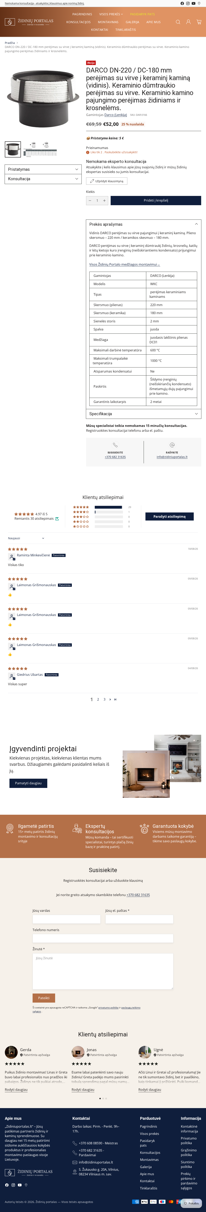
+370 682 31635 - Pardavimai (91, 1152)
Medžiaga (100, 339)
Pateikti (43, 998)
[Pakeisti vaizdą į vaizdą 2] (40, 149)
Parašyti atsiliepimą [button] (169, 516)
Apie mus (147, 1174)
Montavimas (149, 1159)
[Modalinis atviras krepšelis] (199, 22)
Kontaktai (147, 1181)
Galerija (146, 1167)
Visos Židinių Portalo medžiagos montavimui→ (124, 264)
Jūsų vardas (41, 910)
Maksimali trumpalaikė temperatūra (110, 360)
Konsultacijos (150, 1152)
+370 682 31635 (115, 457)
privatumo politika (108, 1007)
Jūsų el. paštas (117, 910)
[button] (81, 507)
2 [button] (98, 699)
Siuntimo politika (188, 1164)
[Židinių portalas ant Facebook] (182, 4)
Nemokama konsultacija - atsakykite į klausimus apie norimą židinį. (44, 3)
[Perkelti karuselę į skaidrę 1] (100, 1098)
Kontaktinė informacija (189, 1128)
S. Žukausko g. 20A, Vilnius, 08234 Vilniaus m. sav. (99, 1171)
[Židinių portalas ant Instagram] (188, 4)
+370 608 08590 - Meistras (98, 1143)
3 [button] (104, 699)
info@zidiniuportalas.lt (172, 457)
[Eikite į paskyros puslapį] (188, 22)
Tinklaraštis (148, 1188)
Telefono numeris (46, 930)
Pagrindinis (148, 1126)
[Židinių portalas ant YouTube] (194, 4)
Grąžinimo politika (189, 1152)
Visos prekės (149, 1133)
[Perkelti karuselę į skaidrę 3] (106, 1098)
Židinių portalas (46, 1202)
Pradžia (10, 43)
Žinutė (39, 949)
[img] (17, 549)
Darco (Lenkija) (115, 115)
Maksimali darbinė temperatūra (117, 350)
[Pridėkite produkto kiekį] (104, 200)
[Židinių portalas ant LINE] (199, 4)
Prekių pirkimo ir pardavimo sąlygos (189, 1181)
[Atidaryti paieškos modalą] (178, 22)
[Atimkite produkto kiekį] (90, 200)
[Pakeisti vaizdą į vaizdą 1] (13, 149)
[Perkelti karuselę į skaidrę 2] (103, 1098)
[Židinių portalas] (29, 22)
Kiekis (90, 191)
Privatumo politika (189, 1140)
